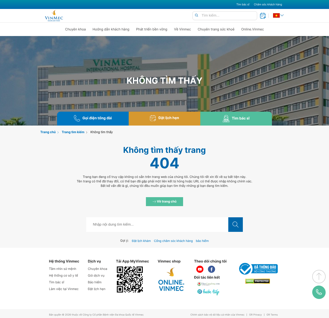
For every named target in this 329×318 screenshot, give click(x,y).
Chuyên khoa (75, 29)
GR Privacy (255, 315)
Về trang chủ (166, 201)
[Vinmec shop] (171, 279)
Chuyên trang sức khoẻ (216, 29)
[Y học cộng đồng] (208, 284)
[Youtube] (199, 269)
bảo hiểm (202, 241)
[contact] (319, 292)
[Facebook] (211, 269)
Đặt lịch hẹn (96, 289)
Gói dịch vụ (96, 275)
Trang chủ (48, 132)
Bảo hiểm (95, 282)
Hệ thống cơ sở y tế (63, 275)
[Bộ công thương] (257, 268)
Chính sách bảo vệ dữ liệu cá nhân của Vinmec (217, 315)
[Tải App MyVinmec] (130, 279)
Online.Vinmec (252, 29)
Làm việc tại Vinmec (64, 289)
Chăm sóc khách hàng (268, 4)
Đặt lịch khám (141, 241)
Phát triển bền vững (151, 29)
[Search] (196, 15)
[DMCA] (257, 281)
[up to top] (319, 276)
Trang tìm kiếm (73, 132)
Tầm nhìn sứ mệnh (62, 269)
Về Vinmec (182, 29)
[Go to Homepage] (54, 15)
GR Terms (272, 315)
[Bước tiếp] (208, 292)
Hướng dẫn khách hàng (111, 29)
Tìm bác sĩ (242, 4)
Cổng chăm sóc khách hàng (173, 241)
